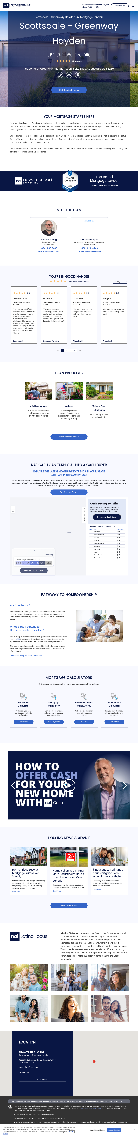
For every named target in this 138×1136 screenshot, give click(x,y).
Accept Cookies (114, 1130)
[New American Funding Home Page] (17, 5)
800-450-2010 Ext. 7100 (102, 1101)
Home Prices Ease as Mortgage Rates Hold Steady (25, 873)
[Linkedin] (78, 55)
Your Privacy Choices (97, 1130)
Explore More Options (69, 436)
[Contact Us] (69, 75)
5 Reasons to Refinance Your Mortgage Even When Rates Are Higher (108, 873)
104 (74, 350)
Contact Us (24, 1072)
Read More (16, 892)
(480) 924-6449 (89, 248)
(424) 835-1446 (48, 248)
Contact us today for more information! (26, 656)
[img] (69, 785)
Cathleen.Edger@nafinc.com (89, 251)
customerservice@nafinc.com (90, 1108)
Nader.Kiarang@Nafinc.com (49, 251)
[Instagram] (69, 55)
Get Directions (42, 1079)
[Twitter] (60, 55)
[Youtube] (87, 55)
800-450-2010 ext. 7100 (23, 1108)
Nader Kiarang (49, 239)
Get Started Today (69, 89)
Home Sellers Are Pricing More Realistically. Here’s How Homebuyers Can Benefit (68, 876)
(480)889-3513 (93, 7)
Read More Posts (69, 905)
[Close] (134, 1129)
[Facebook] (51, 55)
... (69, 350)
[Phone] (60, 75)
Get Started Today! (69, 492)
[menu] (133, 6)
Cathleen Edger (89, 239)
